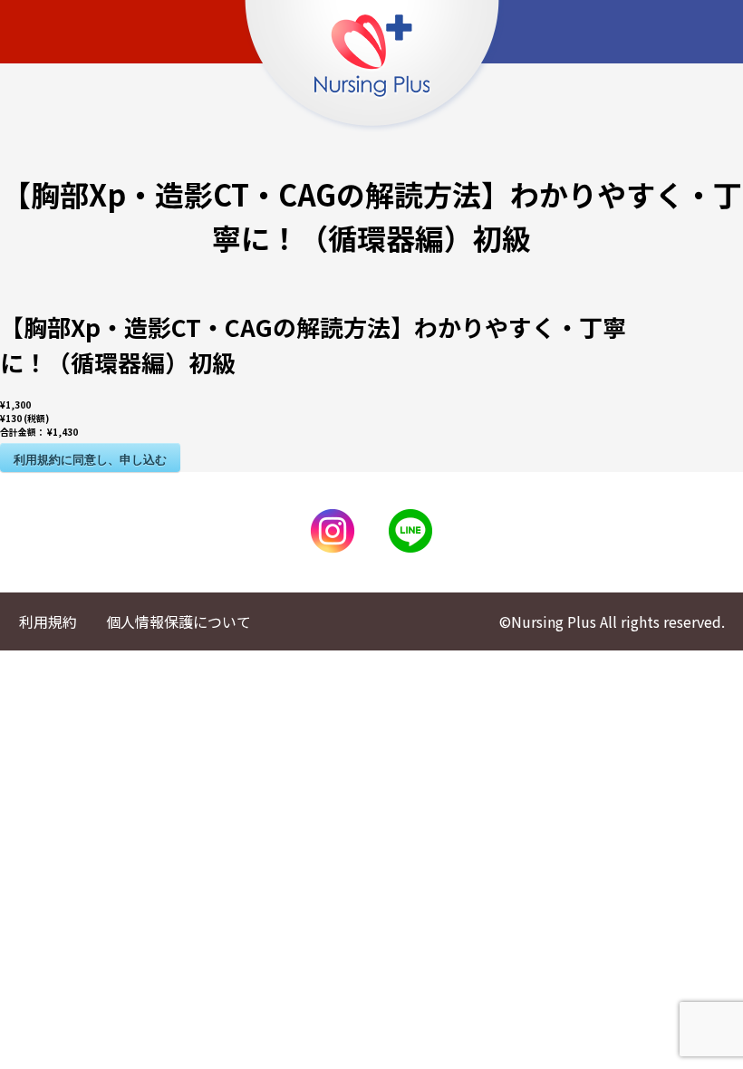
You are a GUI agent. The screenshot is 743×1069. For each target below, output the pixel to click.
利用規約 (48, 621)
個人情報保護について (178, 621)
